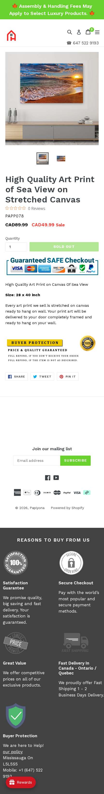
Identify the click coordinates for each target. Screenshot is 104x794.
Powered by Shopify (67, 508)
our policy (13, 751)
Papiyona (37, 508)
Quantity (12, 238)
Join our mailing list (52, 448)
